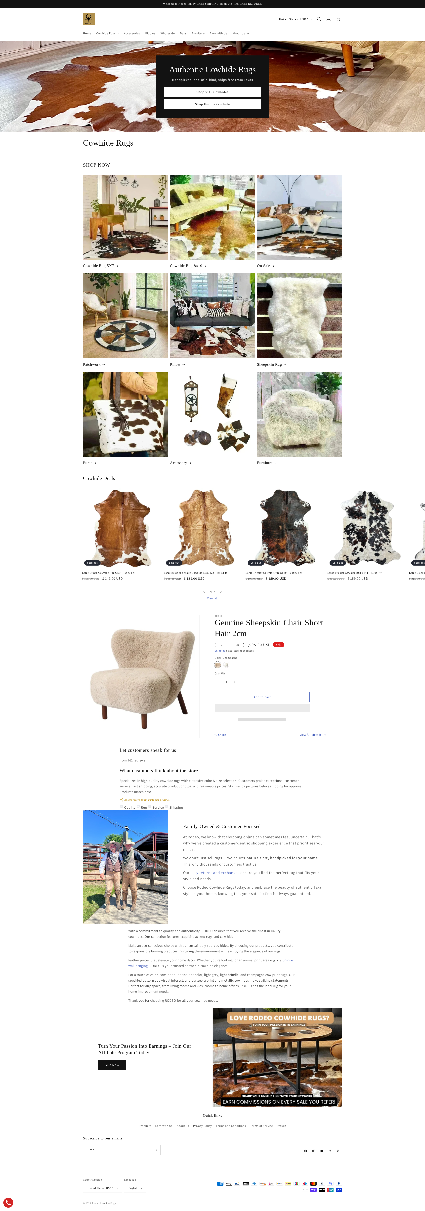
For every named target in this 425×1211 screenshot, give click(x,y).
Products (145, 1126)
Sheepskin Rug (269, 364)
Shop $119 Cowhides (212, 92)
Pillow (175, 364)
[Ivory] (226, 665)
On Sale (263, 266)
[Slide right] (221, 591)
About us (183, 1126)
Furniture (265, 463)
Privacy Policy (202, 1126)
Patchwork (92, 364)
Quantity (220, 673)
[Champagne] (218, 665)
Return (281, 1126)
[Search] (319, 19)
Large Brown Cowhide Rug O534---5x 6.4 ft (108, 572)
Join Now (112, 1065)
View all (212, 598)
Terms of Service (261, 1126)
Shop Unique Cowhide (212, 104)
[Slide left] (204, 591)
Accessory (178, 463)
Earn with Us (164, 1126)
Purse (87, 463)
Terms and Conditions (231, 1126)
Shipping (220, 650)
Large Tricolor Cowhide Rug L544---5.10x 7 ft (354, 572)
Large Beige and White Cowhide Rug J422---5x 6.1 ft (195, 572)
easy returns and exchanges (214, 872)
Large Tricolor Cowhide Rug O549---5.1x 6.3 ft (274, 572)
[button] (262, 709)
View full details (311, 735)
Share (222, 735)
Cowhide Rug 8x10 (186, 266)
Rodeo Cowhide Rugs (104, 1203)
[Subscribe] (156, 1150)
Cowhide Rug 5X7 (98, 266)
